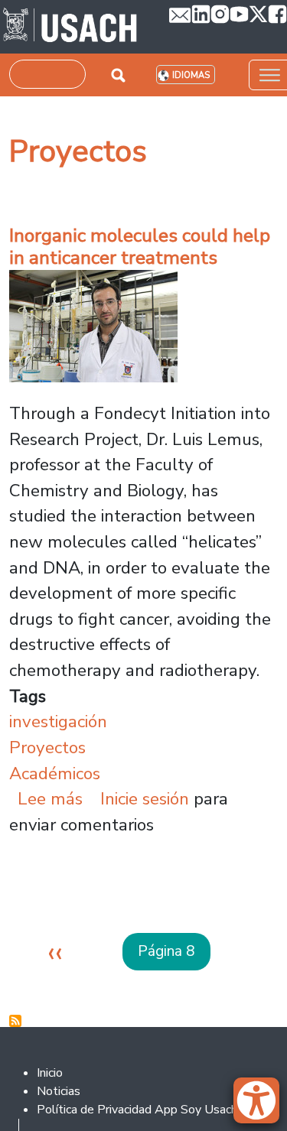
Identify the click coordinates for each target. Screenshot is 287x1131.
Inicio (50, 1072)
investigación (58, 721)
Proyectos (47, 747)
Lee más (50, 799)
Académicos (54, 773)
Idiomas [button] (191, 75)
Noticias (58, 1091)
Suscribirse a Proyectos (15, 1021)
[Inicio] (70, 27)
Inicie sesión (144, 799)
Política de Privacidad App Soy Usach (137, 1109)
